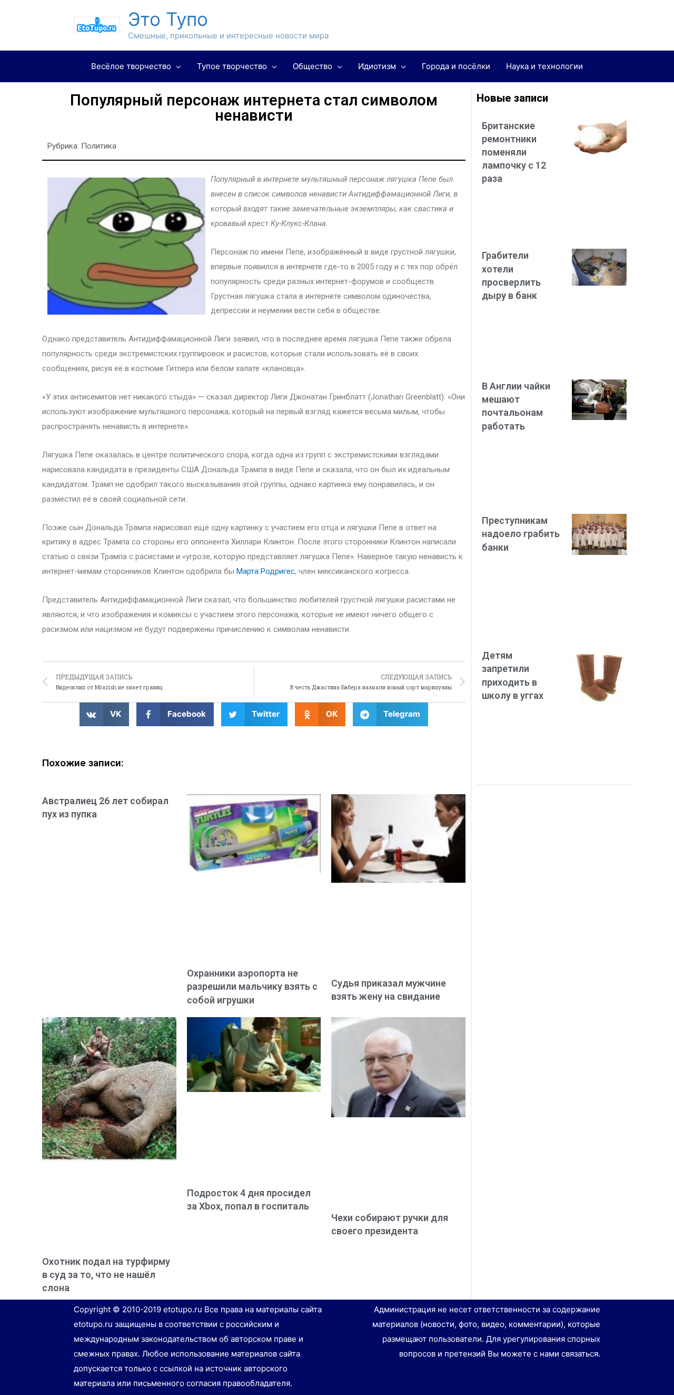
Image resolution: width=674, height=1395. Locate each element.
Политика (98, 146)
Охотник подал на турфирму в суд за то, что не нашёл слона (106, 1274)
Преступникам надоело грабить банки (521, 533)
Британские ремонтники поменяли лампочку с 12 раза (514, 152)
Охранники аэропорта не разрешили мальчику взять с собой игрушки (252, 986)
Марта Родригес (265, 571)
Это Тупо (168, 19)
